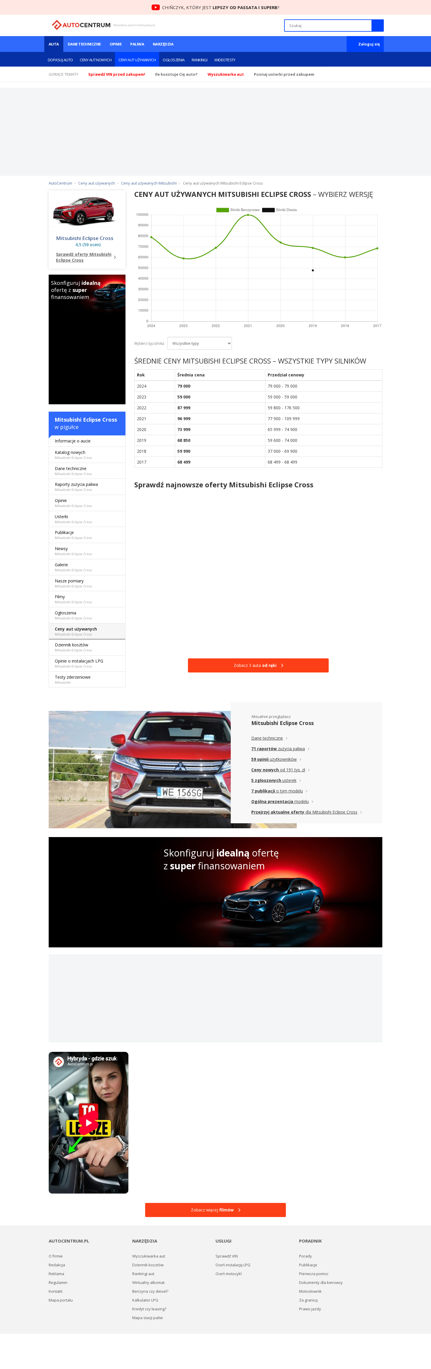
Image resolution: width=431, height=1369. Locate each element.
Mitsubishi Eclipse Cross (84, 238)
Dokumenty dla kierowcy (321, 1282)
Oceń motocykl (229, 1273)
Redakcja (57, 1264)
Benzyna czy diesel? (150, 1291)
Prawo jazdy (310, 1308)
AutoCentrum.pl (81, 25)
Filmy (73, 599)
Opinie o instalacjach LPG (79, 663)
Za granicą (308, 1300)
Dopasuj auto (60, 59)
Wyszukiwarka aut (148, 1256)
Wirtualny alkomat (148, 1282)
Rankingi (200, 59)
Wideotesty (224, 59)
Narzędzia (163, 44)
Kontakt (55, 1291)
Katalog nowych (73, 454)
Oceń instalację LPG (233, 1264)
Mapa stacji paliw (147, 1317)
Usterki (73, 519)
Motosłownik (310, 1291)
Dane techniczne (84, 44)
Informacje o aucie (73, 441)
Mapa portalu (61, 1300)
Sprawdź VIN (227, 1256)
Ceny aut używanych (137, 59)
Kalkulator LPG (145, 1300)
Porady (305, 1256)
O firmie (56, 1256)
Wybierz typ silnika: (149, 343)
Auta (54, 44)
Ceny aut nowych (95, 59)
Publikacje (73, 535)
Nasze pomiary (73, 583)
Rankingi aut (143, 1273)
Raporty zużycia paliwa (76, 486)
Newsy (73, 551)
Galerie (73, 567)
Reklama (56, 1273)
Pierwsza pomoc (313, 1273)
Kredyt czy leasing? (149, 1308)
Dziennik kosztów (73, 647)
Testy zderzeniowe (73, 679)
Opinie (116, 44)
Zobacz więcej (212, 1210)
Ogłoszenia (174, 59)
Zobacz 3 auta (255, 665)
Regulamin (58, 1282)
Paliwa (137, 44)
